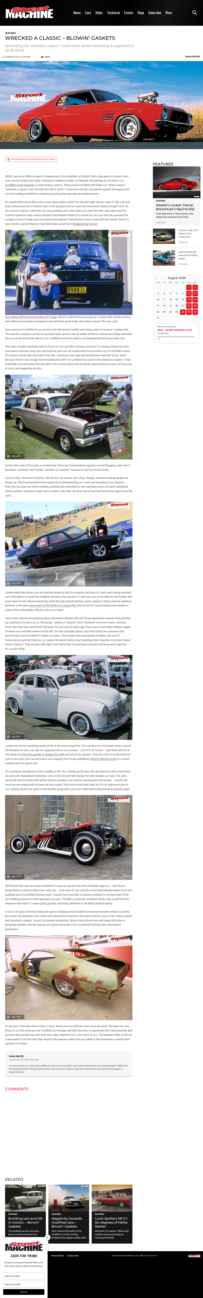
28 (183, 312)
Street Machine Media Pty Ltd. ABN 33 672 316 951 (135, 1256)
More (169, 12)
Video (99, 12)
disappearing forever (85, 223)
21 (183, 306)
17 (158, 306)
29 (189, 312)
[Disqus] (68, 1132)
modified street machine (19, 185)
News (77, 12)
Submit (23, 1292)
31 (158, 318)
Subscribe (154, 12)
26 (170, 312)
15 (189, 299)
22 (189, 306)
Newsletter (58, 1255)
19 (170, 306)
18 (164, 306)
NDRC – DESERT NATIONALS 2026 (174, 330)
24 (158, 312)
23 (195, 306)
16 (195, 299)
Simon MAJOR (16, 1056)
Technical (113, 12)
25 (164, 312)
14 (183, 299)
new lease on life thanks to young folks (53, 605)
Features (10, 33)
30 (195, 312)
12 (170, 299)
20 (177, 306)
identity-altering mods (103, 758)
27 (177, 312)
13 (177, 299)
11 (164, 299)
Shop (141, 12)
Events (128, 12)
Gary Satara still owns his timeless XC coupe (31, 317)
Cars (88, 12)
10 (158, 299)
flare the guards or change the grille (43, 754)
